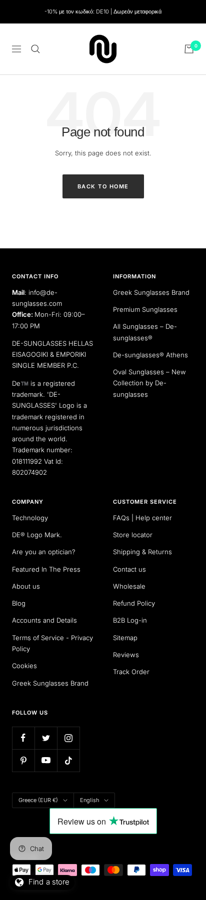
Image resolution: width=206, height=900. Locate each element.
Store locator (132, 535)
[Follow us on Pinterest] (23, 760)
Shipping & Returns (142, 552)
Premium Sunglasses (145, 309)
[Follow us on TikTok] (68, 760)
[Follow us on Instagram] (68, 738)
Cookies (24, 666)
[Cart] (189, 48)
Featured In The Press (46, 569)
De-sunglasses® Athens (150, 355)
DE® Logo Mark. (37, 535)
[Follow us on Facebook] (23, 738)
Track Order (131, 672)
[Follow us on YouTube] (45, 760)
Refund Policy (134, 603)
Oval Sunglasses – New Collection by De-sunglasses (149, 383)
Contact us (129, 569)
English (89, 800)
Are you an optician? (44, 552)
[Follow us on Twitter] (45, 738)
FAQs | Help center (142, 518)
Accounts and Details (44, 620)
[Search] (35, 48)
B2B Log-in (130, 620)
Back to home (103, 186)
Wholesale (129, 586)
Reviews (126, 655)
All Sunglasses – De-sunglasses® (145, 331)
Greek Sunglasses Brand (151, 292)
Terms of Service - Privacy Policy (52, 643)
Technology (30, 518)
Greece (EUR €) (38, 800)
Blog (19, 603)
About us (26, 586)
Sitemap (125, 638)
